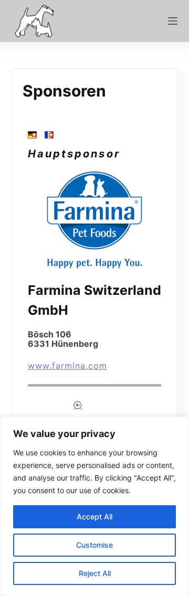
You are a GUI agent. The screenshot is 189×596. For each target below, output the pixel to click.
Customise (94, 544)
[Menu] (172, 21)
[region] (94, 506)
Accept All (94, 516)
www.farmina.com (67, 365)
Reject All (95, 573)
